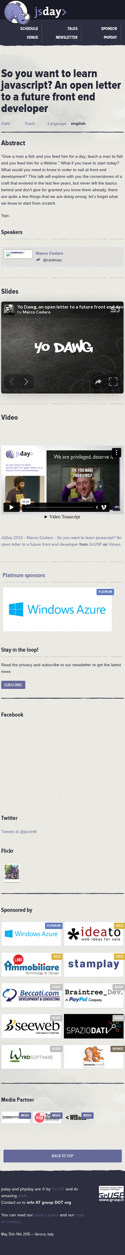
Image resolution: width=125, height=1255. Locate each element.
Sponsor (109, 28)
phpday (110, 37)
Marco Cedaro (49, 253)
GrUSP (95, 544)
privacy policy (46, 1215)
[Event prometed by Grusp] (111, 1195)
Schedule (29, 28)
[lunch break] (12, 873)
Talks (72, 28)
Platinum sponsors (24, 575)
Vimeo (114, 544)
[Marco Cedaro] (18, 254)
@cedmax (52, 260)
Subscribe (13, 685)
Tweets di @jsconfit (19, 831)
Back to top (62, 1155)
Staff (22, 1195)
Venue (32, 37)
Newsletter (67, 37)
